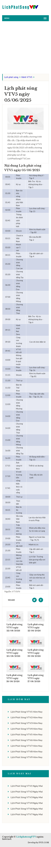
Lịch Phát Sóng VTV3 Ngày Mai (27, 797)
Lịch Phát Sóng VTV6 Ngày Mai (27, 808)
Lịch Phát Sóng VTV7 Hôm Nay (26, 745)
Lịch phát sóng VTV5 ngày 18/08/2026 (14, 678)
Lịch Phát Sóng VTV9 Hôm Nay (26, 757)
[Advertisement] (25, 48)
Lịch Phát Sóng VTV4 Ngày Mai (27, 803)
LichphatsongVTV (26, 836)
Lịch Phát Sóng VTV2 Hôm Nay (26, 717)
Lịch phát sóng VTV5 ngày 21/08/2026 (35, 627)
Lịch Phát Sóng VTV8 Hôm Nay (26, 751)
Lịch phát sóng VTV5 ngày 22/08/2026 (14, 627)
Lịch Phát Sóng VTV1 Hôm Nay (26, 711)
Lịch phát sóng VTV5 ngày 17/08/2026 (35, 678)
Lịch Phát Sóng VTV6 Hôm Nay (26, 740)
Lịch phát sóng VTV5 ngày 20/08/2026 (14, 653)
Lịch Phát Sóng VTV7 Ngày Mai (27, 814)
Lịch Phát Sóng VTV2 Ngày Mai (27, 791)
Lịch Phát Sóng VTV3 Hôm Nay (26, 723)
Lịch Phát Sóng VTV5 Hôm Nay (26, 734)
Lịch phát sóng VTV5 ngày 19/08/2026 (35, 653)
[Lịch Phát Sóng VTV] (20, 6)
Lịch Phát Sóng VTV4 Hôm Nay (26, 728)
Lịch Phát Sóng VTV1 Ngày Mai (27, 785)
